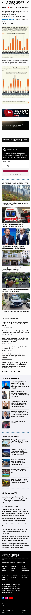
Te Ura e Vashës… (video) (10, 506)
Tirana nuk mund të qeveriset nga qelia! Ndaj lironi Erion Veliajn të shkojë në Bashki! (20, 394)
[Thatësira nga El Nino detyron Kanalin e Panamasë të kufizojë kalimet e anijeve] (6, 462)
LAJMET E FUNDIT (10, 318)
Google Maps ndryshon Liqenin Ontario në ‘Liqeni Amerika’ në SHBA (19, 441)
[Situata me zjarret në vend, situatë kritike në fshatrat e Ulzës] (16, 193)
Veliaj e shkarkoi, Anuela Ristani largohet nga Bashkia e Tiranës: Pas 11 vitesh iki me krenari (15, 323)
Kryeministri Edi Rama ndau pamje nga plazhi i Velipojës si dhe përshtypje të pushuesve (14, 531)
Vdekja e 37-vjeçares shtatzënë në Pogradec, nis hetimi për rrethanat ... (13, 225)
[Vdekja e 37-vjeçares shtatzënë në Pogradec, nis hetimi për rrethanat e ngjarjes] (16, 214)
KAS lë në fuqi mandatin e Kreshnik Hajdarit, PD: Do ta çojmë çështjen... (13, 247)
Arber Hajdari (7, 166)
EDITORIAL (25, 7)
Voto (15, 171)
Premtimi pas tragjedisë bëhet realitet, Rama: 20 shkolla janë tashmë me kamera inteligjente (19, 404)
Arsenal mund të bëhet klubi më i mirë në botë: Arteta (18, 471)
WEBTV (11, 7)
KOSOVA (13, 568)
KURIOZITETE (25, 570)
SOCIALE (24, 566)
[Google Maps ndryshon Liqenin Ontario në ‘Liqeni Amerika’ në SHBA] (6, 443)
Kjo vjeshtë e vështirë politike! (18, 422)
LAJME (4, 7)
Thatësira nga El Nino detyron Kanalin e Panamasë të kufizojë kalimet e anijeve (18, 462)
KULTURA (24, 573)
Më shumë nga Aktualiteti (15, 183)
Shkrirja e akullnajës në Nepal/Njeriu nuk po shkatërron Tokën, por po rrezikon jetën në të (19, 452)
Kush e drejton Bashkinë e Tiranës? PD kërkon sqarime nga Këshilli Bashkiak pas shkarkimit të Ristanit (20, 385)
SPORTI (18, 7)
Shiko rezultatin (15, 174)
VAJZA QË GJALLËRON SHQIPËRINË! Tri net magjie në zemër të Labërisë (20, 481)
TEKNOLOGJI (15, 573)
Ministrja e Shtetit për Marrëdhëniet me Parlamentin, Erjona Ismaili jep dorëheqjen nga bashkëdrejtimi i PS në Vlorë (15, 545)
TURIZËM (24, 568)
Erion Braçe (6, 161)
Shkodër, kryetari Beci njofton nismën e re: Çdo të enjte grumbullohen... (15, 290)
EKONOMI (4, 573)
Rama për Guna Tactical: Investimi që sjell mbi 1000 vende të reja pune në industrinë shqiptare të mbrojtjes (15, 339)
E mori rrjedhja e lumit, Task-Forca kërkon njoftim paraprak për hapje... (15, 268)
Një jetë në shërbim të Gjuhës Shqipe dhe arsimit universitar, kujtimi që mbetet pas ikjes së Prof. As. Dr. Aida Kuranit (15, 538)
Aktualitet (5, 19)
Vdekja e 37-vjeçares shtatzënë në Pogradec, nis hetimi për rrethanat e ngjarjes (13, 355)
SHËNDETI (14, 577)
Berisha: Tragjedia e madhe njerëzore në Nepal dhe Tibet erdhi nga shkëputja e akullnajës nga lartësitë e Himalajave (15, 364)
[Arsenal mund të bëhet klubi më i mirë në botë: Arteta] (6, 472)
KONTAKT (24, 577)
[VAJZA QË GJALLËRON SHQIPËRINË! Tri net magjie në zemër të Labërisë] (6, 482)
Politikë (11, 19)
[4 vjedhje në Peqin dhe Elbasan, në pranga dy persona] (16, 301)
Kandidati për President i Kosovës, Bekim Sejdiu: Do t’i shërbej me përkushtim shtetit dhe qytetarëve (20, 414)
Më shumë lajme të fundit (11, 371)
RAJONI (13, 566)
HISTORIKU (25, 575)
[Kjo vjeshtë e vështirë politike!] (6, 424)
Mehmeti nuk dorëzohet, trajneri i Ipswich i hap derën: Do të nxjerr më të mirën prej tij (15, 331)
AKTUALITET (5, 579)
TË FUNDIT (4, 566)
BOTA (13, 570)
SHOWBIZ (14, 575)
